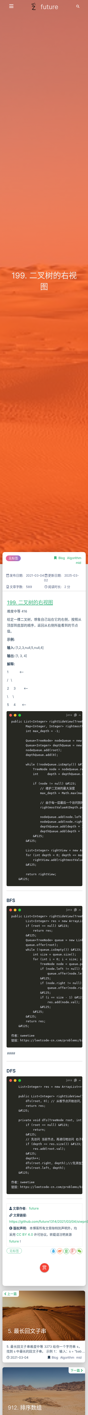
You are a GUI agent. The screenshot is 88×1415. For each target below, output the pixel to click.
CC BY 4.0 (24, 1234)
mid (78, 563)
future (34, 1208)
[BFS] (6, 900)
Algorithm (74, 558)
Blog (62, 558)
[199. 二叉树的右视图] (6, 602)
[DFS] (6, 1071)
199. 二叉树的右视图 (30, 602)
